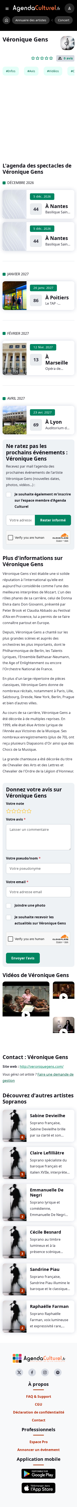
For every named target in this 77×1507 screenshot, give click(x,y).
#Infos (10, 71)
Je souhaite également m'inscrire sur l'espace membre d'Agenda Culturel (43, 500)
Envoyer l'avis (22, 958)
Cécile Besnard (45, 1232)
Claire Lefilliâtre (47, 1153)
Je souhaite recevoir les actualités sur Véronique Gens (40, 920)
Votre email (16, 882)
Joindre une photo (30, 905)
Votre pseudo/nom (22, 858)
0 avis (68, 58)
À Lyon (53, 421)
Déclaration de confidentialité (38, 1412)
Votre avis (15, 819)
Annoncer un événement (38, 1449)
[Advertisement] (38, 119)
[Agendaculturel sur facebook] (32, 1372)
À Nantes (56, 206)
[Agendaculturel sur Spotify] (58, 1372)
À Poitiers (57, 297)
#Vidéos (53, 71)
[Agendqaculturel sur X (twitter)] (19, 1372)
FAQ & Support (38, 1396)
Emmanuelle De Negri (47, 1192)
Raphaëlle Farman (49, 1306)
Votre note (15, 803)
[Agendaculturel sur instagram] (45, 1372)
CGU (38, 1404)
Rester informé (53, 520)
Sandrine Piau (44, 1269)
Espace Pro (39, 1442)
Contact (38, 1420)
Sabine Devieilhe (47, 1115)
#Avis (31, 71)
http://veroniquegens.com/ (42, 1066)
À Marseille (56, 359)
